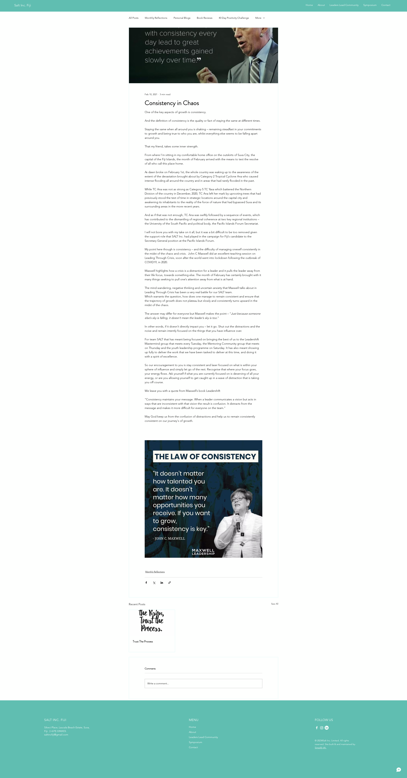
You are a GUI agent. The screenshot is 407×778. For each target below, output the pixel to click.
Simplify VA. (320, 747)
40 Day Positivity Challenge (234, 17)
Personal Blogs (182, 17)
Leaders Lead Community (196, 737)
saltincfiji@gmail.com (56, 734)
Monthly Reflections (156, 17)
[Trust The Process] (152, 623)
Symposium (195, 742)
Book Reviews (204, 17)
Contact (193, 747)
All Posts (133, 17)
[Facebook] (317, 728)
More (258, 17)
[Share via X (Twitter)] (153, 582)
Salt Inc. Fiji (22, 5)
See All (274, 603)
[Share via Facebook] (146, 582)
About (192, 732)
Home (192, 726)
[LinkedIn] (327, 728)
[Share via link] (169, 582)
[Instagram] (322, 728)
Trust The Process (143, 641)
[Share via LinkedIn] (161, 582)
